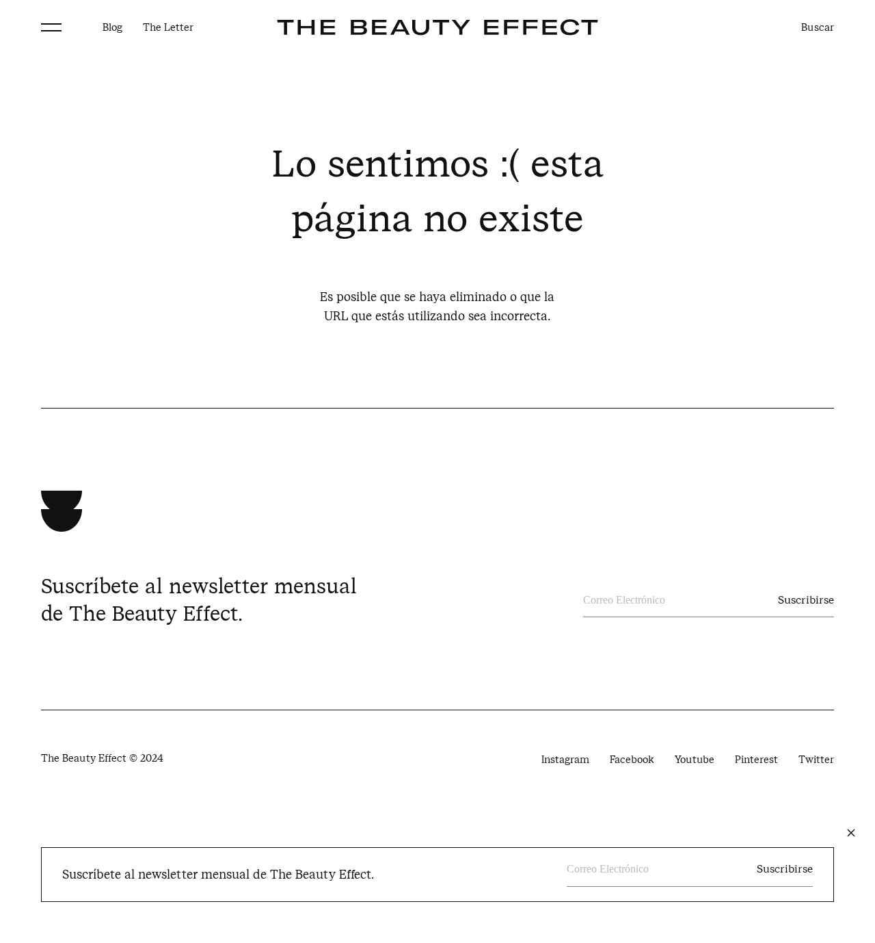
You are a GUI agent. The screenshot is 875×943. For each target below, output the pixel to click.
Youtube (694, 759)
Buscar (817, 27)
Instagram (565, 759)
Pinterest (756, 759)
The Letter (168, 27)
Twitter (816, 759)
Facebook (632, 759)
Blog (112, 27)
